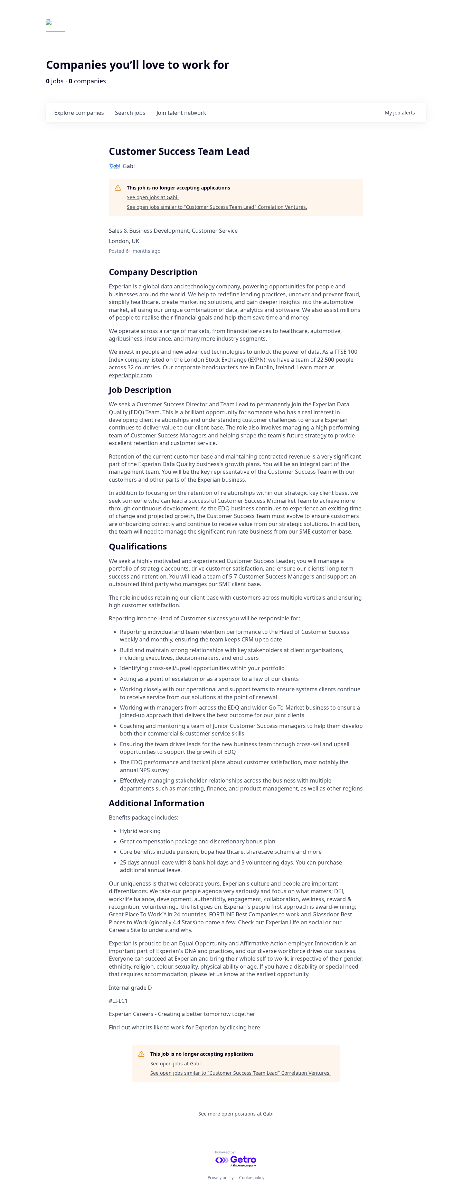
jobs (130, 113)
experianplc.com (130, 375)
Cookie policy (251, 1178)
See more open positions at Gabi (236, 1113)
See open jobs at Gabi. (153, 197)
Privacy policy (221, 1178)
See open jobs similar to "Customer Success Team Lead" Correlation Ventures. (217, 207)
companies (79, 113)
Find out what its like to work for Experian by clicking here (184, 1027)
